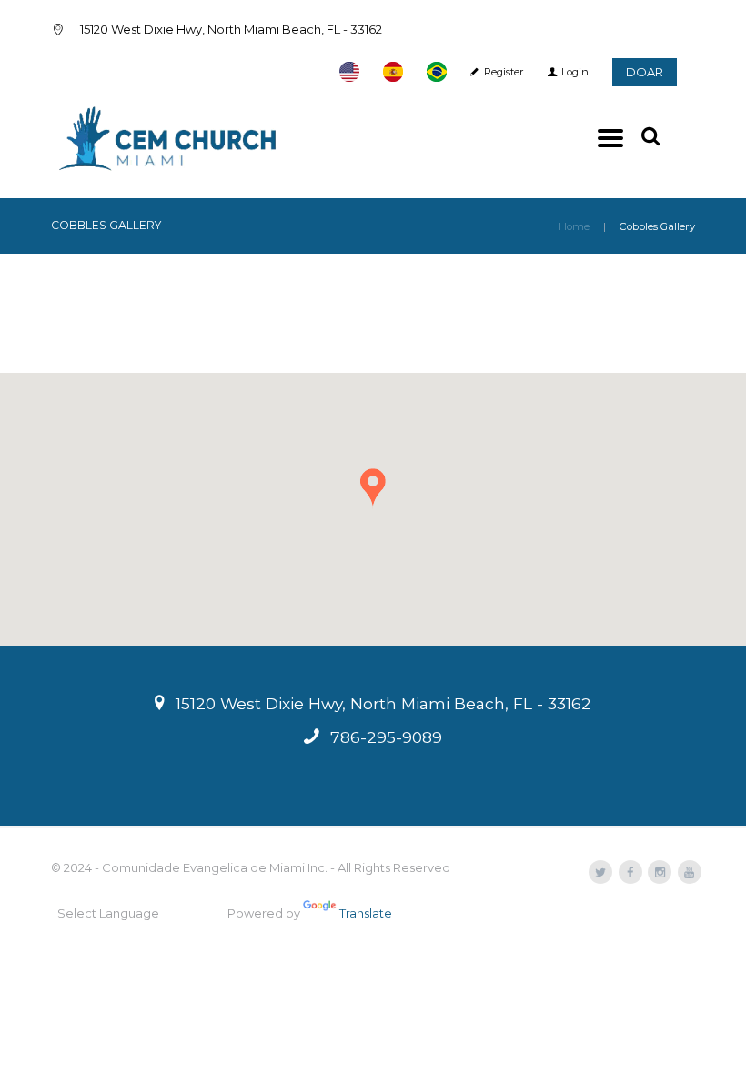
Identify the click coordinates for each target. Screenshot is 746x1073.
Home (574, 226)
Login (575, 71)
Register (504, 71)
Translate (365, 913)
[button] (373, 488)
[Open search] (652, 136)
